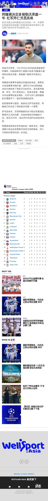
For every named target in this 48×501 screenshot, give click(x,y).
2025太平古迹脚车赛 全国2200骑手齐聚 (33, 279)
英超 (15, 143)
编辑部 (13, 33)
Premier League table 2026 (22, 189)
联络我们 (31, 474)
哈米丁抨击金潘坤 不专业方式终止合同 (33, 387)
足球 (21, 143)
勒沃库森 (29, 140)
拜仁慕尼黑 (7, 143)
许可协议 (24, 474)
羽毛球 (25, 318)
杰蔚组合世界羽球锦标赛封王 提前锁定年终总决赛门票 (33, 323)
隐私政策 (17, 474)
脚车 (24, 276)
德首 (36, 140)
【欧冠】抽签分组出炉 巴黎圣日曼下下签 (33, 407)
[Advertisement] (24, 164)
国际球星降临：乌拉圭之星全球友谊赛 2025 (33, 301)
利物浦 (20, 140)
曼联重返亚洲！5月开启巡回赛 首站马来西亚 (34, 366)
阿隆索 (28, 143)
